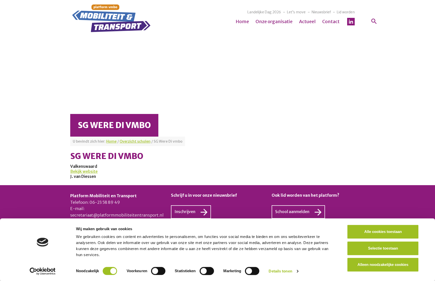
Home (242, 21)
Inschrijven (184, 211)
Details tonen (280, 271)
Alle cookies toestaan (383, 231)
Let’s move (296, 12)
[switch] (158, 271)
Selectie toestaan (383, 248)
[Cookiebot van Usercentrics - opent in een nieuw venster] (43, 271)
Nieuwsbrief (321, 12)
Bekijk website (84, 171)
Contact (331, 21)
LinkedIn (351, 21)
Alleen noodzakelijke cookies (382, 264)
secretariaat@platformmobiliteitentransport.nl (117, 215)
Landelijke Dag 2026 (264, 12)
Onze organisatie (274, 21)
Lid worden (346, 12)
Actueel (307, 21)
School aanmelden (292, 211)
